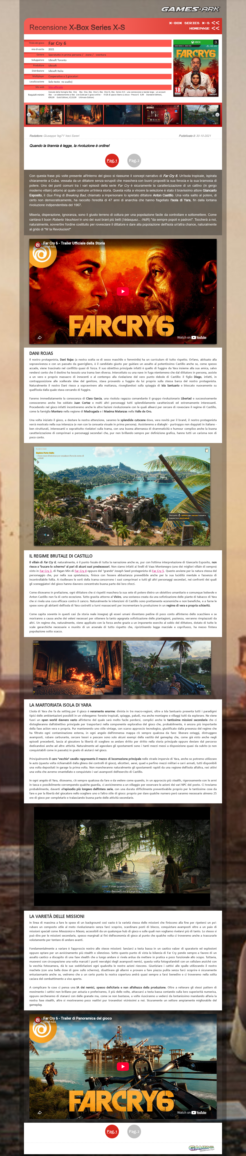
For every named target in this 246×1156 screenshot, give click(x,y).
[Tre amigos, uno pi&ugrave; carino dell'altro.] (45, 123)
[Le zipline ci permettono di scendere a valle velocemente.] (201, 123)
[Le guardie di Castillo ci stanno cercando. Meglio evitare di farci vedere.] (123, 123)
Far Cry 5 (158, 571)
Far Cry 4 (81, 571)
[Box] (197, 95)
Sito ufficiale (55, 87)
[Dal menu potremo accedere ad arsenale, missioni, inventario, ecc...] (162, 123)
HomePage (199, 28)
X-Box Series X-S (189, 22)
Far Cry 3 (46, 571)
